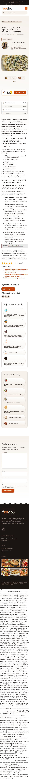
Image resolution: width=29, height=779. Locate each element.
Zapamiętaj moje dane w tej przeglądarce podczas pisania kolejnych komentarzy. (14, 486)
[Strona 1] (13, 81)
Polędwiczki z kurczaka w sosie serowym (16, 269)
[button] (26, 8)
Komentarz (5, 452)
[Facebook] (6, 4)
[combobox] (14, 12)
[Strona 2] (14, 81)
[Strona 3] (15, 81)
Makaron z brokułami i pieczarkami (14, 278)
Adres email (5, 477)
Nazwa (4, 471)
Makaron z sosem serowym (12, 276)
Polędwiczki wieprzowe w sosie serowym (16, 274)
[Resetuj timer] (11, 92)
